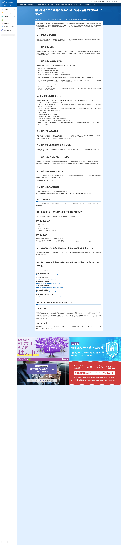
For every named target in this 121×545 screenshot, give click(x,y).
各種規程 (66, 19)
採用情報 (102, 1)
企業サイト (108, 1)
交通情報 (6, 9)
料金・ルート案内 (7, 13)
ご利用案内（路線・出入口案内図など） (57, 19)
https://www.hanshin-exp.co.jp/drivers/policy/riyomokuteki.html (51, 291)
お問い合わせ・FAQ (8, 30)
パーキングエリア (7, 16)
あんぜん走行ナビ (7, 23)
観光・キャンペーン (8, 20)
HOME (91, 1)
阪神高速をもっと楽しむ (9, 26)
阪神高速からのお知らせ (97, 1)
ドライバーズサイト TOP (38, 19)
